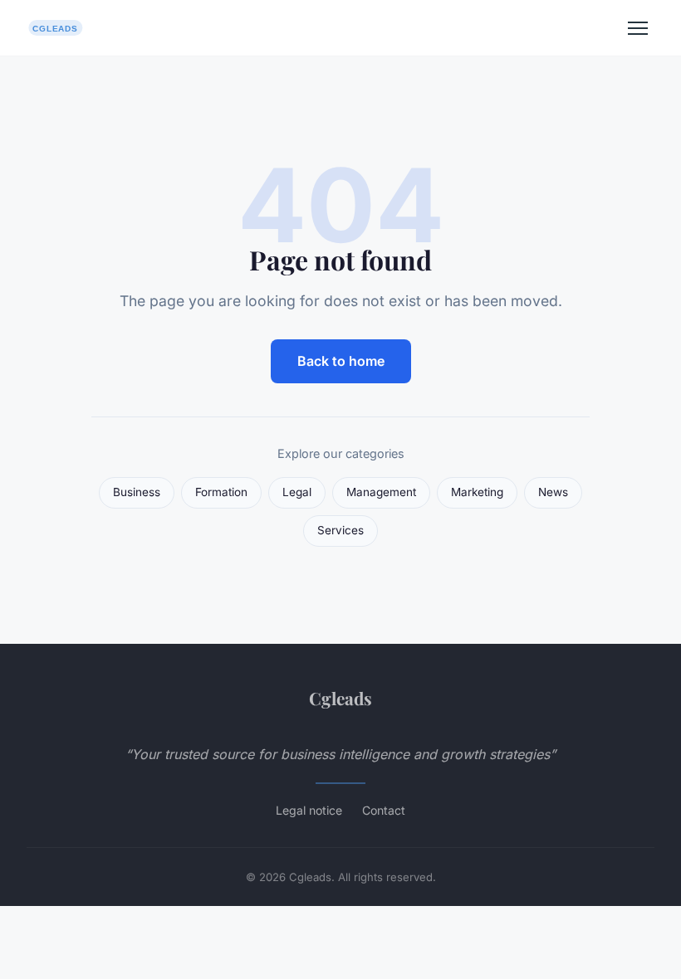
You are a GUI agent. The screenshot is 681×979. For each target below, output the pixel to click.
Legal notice (309, 810)
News (553, 492)
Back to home (341, 361)
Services (340, 530)
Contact (383, 810)
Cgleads (340, 697)
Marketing (477, 492)
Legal (296, 492)
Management (381, 492)
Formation (221, 492)
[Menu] (637, 28)
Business (136, 492)
